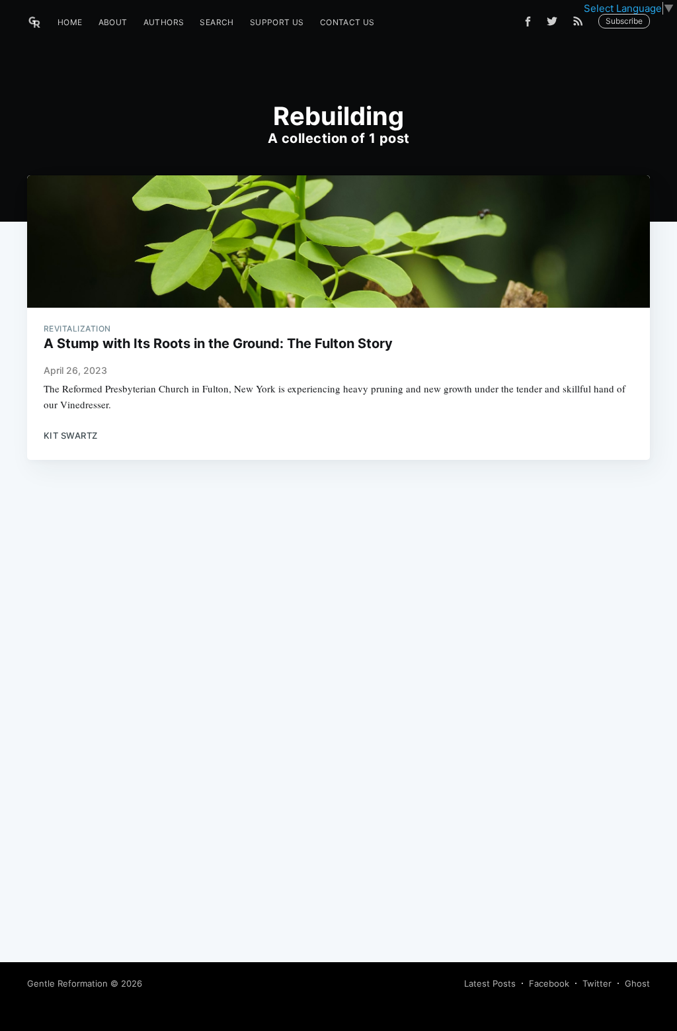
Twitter (597, 983)
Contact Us (347, 22)
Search (216, 22)
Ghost (637, 983)
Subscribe (624, 21)
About (113, 22)
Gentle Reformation (67, 983)
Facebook (549, 983)
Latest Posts (490, 983)
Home (70, 22)
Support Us (277, 22)
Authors (163, 22)
